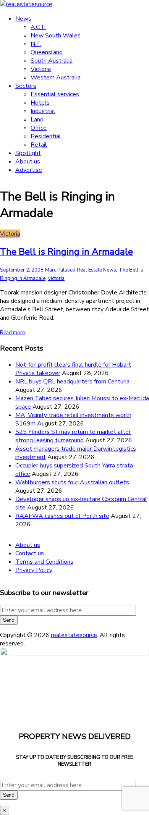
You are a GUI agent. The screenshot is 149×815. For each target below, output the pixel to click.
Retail (39, 145)
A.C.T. (38, 27)
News (23, 19)
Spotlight (28, 153)
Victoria (41, 69)
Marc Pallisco (60, 270)
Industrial (43, 111)
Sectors (25, 86)
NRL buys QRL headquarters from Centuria (72, 381)
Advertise (28, 170)
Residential (46, 136)
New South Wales (56, 35)
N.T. (36, 44)
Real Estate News (96, 270)
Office (39, 128)
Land (37, 119)
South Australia (52, 61)
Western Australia (56, 77)
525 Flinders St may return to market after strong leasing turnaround (73, 436)
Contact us (29, 553)
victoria (56, 278)
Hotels (40, 103)
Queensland (47, 52)
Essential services (55, 94)
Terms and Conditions (44, 562)
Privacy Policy (33, 570)
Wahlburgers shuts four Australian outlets (72, 482)
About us (27, 161)
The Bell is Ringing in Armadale (66, 252)
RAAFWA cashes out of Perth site (62, 516)
